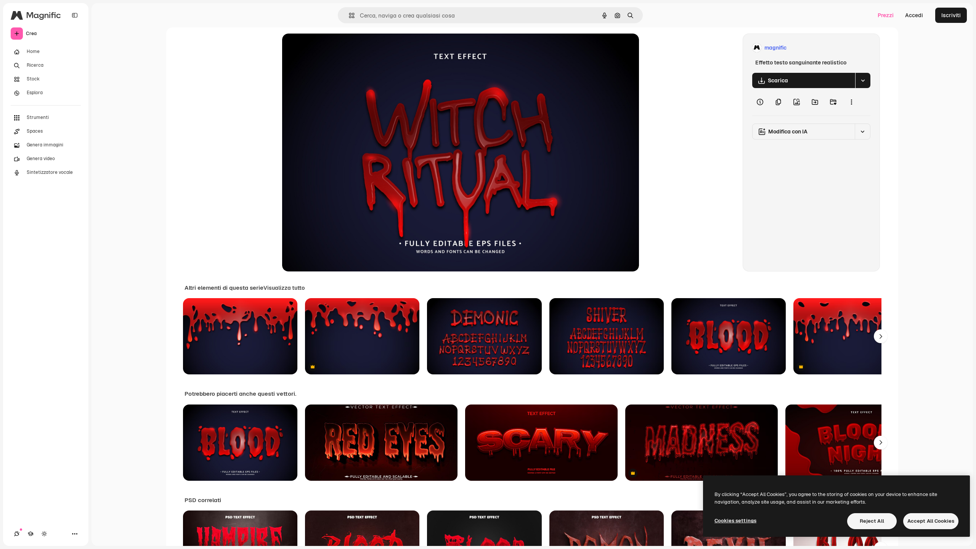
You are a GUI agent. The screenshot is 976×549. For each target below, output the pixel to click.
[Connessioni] (17, 534)
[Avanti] (881, 336)
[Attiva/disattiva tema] (44, 534)
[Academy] (30, 534)
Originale (332, 47)
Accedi (914, 15)
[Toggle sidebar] (75, 15)
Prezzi (886, 15)
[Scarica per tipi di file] (862, 80)
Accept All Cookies (930, 521)
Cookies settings (735, 520)
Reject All (872, 521)
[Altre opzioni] (851, 101)
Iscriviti (951, 15)
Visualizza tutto (284, 287)
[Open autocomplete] (348, 15)
